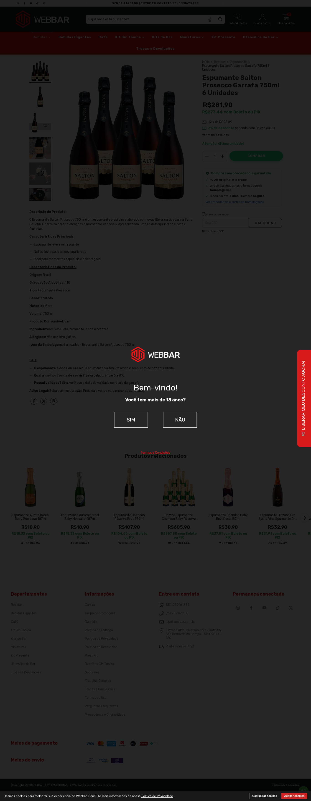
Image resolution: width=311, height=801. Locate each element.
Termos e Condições (155, 453)
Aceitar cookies (294, 796)
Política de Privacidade (157, 796)
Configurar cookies (264, 796)
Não (180, 420)
